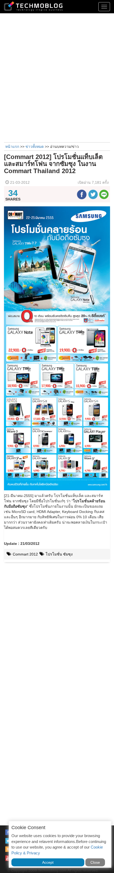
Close (95, 862)
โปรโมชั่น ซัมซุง (59, 554)
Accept (48, 862)
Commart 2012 (25, 554)
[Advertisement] (57, 77)
